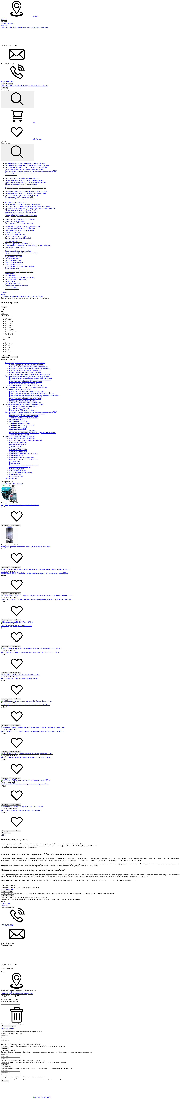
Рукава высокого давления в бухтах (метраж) (21, 212)
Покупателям (5, 903)
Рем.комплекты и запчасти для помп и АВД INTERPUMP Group (28, 245)
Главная (4, 18)
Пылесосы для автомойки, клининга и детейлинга (23, 204)
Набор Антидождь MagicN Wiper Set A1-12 (16, 626)
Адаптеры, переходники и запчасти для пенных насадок (25, 188)
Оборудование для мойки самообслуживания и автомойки (26, 167)
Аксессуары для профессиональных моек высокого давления (27, 165)
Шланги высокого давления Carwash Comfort (21, 210)
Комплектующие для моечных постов (18, 214)
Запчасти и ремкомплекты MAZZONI (18, 244)
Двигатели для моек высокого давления (19, 230)
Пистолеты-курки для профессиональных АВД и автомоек (26, 191)
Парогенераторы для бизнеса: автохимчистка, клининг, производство (30, 208)
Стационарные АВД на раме (15, 221)
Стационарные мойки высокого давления (20, 219)
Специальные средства (13, 283)
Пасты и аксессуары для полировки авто (19, 277)
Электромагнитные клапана (15, 247)
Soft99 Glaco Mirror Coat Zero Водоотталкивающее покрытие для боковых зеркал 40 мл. (32, 731)
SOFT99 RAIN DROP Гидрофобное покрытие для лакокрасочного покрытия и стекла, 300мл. (34, 573)
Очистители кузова (12, 258)
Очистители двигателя (13, 260)
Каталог (4, 20)
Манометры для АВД (12, 232)
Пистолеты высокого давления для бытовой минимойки (25, 182)
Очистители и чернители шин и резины (19, 266)
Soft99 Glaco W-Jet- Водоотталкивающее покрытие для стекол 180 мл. (26, 757)
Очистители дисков (12, 268)
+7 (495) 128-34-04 (7, 889)
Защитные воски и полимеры (15, 279)
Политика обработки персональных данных (17, 994)
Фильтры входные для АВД (15, 234)
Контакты (4, 25)
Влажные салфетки (12, 289)
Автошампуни (10, 274)
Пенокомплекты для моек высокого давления (21, 195)
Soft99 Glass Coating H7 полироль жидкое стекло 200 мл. (21, 810)
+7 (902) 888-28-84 (7, 925)
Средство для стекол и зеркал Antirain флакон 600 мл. (20, 505)
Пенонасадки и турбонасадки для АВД (19, 197)
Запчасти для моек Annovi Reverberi (18, 238)
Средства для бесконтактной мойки (18, 251)
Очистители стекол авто (13, 264)
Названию (19, 483)
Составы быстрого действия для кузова (19, 272)
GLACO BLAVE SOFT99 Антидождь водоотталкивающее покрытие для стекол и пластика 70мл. (36, 599)
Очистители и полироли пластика (17, 270)
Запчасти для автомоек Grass (15, 236)
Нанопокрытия (10, 275)
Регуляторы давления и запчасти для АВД (20, 228)
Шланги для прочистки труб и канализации (21, 184)
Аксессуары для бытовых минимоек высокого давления (25, 163)
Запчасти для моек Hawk (14, 240)
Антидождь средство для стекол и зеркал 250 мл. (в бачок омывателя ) (26, 547)
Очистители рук (11, 287)
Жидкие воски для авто (13, 257)
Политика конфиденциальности (12, 992)
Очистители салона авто (14, 262)
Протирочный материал (13, 255)
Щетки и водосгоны (12, 281)
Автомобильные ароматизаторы (16, 285)
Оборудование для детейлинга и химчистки (21, 216)
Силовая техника (11, 175)
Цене (13, 483)
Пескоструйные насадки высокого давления (21, 186)
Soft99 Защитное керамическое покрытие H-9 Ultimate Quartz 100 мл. (25, 705)
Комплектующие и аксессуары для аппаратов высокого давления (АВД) (31, 171)
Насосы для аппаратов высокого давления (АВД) (22, 227)
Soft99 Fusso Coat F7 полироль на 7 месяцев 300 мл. (19, 678)
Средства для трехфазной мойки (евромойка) (21, 253)
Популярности (6, 483)
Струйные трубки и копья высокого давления (21, 199)
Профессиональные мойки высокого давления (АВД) (24, 169)
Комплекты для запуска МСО (15, 202)
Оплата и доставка (7, 23)
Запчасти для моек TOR (13, 242)
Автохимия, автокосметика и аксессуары (20, 173)
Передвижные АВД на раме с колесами (19, 223)
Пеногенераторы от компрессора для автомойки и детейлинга (27, 206)
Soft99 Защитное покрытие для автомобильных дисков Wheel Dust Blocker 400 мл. (30, 652)
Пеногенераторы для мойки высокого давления (22, 178)
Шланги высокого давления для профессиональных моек (25, 193)
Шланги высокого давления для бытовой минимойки (24, 180)
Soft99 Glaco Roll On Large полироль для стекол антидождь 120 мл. (25, 784)
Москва (35, 16)
